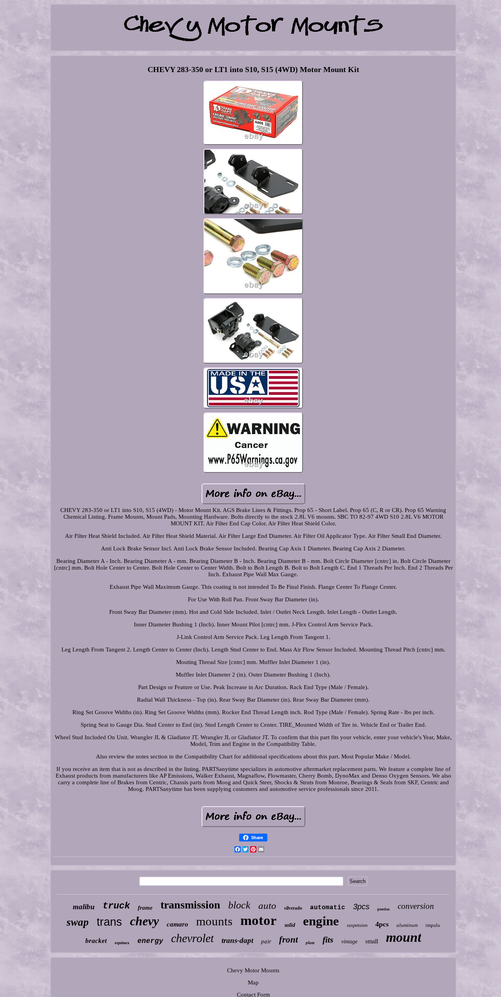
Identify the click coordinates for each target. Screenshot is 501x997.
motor (258, 920)
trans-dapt (237, 940)
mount (403, 937)
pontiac (383, 909)
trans (109, 922)
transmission (190, 905)
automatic (327, 907)
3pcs (361, 906)
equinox (122, 942)
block (239, 905)
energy (150, 941)
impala (432, 924)
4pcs (382, 924)
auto (267, 905)
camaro (177, 924)
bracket (96, 941)
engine (321, 921)
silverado (293, 908)
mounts (214, 921)
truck (116, 906)
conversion (416, 906)
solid (290, 925)
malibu (84, 907)
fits (328, 940)
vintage (349, 942)
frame (145, 908)
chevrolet (192, 938)
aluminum (407, 925)
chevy (144, 921)
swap (78, 922)
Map (253, 982)
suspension (357, 925)
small (371, 941)
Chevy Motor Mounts (253, 970)
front (288, 940)
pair (266, 941)
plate (310, 942)
